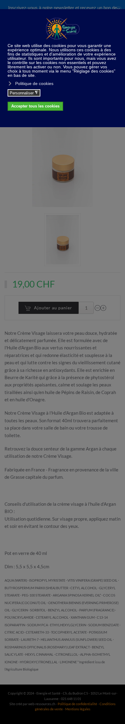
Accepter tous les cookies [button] (35, 106)
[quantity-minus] (98, 307)
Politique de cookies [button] (34, 83)
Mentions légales (77, 709)
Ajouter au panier (53, 307)
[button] (62, 239)
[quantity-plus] (103, 307)
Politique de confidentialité (77, 704)
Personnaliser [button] (24, 92)
